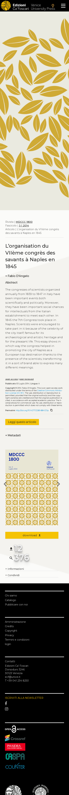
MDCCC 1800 (24, 221)
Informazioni (14, 568)
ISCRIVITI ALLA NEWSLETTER (24, 698)
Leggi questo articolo (22, 422)
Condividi (12, 575)
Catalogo (10, 600)
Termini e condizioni (17, 639)
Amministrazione (15, 621)
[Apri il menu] (63, 5)
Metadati (13, 435)
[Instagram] (34, 709)
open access (11, 379)
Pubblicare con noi (16, 604)
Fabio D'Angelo (17, 275)
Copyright (11, 630)
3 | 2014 (24, 225)
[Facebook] (34, 703)
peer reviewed (26, 379)
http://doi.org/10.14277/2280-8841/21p (32, 410)
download (32, 535)
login (8, 644)
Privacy (9, 635)
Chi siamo (11, 595)
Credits (9, 626)
